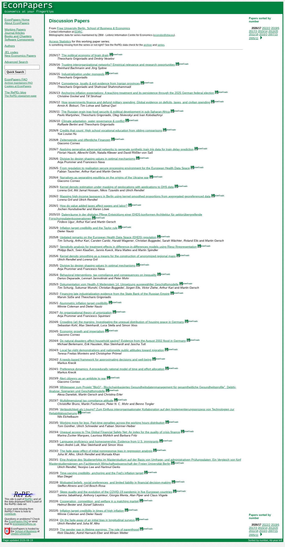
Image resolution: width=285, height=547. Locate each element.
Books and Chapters (18, 36)
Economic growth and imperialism (82, 331)
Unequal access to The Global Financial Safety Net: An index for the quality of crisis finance (120, 432)
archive (148, 45)
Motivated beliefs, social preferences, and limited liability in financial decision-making (115, 482)
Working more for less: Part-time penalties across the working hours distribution (112, 422)
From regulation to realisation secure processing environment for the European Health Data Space (125, 168)
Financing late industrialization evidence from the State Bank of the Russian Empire (115, 293)
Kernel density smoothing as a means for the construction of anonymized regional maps (118, 256)
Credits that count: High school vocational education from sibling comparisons (111, 130)
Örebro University (20, 534)
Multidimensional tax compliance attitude (86, 400)
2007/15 (273, 34)
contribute (10, 514)
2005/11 (253, 38)
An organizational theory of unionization (86, 312)
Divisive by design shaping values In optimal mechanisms (97, 265)
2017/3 (253, 31)
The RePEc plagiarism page (21, 96)
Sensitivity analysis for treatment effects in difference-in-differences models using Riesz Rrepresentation (128, 246)
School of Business (26, 531)
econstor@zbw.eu (164, 35)
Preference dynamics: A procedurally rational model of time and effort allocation (112, 369)
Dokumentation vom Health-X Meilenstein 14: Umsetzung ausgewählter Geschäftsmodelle (119, 284)
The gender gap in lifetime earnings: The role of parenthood (99, 529)
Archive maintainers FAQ (19, 83)
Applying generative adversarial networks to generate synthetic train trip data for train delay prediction (127, 149)
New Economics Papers (20, 55)
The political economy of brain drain (85, 55)
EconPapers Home (17, 19)
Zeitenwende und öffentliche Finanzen (85, 140)
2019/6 (275, 28)
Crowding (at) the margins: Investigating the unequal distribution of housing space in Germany (122, 322)
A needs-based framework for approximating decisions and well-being (105, 359)
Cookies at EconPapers (18, 86)
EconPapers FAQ (16, 79)
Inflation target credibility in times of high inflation (92, 510)
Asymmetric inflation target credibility (84, 303)
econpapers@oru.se (24, 524)
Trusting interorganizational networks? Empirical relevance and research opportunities (118, 64)
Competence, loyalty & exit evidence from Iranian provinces (101, 83)
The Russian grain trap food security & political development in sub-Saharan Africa (115, 111)
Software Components (19, 39)
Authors (10, 45)
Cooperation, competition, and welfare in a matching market (99, 501)
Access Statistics (60, 41)
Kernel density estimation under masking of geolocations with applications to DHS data (117, 187)
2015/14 (262, 31)
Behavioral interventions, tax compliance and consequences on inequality (108, 275)
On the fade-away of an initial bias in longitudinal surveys (97, 520)
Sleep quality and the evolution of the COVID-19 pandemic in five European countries (116, 491)
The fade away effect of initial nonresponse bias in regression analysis (106, 451)
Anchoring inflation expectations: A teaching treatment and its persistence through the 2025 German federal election (137, 92)
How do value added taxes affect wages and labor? (93, 205)
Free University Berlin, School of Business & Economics (93, 28)
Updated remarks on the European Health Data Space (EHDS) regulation (108, 237)
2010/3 (263, 34)
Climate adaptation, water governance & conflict (93, 121)
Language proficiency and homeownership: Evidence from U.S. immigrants (109, 441)
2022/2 (266, 28)
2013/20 (273, 31)
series (161, 45)
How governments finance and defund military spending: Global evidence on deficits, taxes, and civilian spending (136, 102)
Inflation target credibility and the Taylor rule (88, 228)
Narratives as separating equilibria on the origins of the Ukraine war (104, 177)
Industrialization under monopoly (83, 74)
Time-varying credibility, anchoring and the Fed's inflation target (101, 473)
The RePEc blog (15, 92)
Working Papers (15, 29)
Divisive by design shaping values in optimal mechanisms (97, 158)
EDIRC (78, 32)
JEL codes (11, 52)
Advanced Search (16, 62)
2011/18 (253, 34)
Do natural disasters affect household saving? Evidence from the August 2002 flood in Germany (123, 340)
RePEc (29, 499)
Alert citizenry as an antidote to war (83, 378)
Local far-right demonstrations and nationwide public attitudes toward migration (112, 350)
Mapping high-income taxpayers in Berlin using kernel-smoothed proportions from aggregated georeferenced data (135, 196)
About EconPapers (17, 23)
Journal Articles (15, 32)
